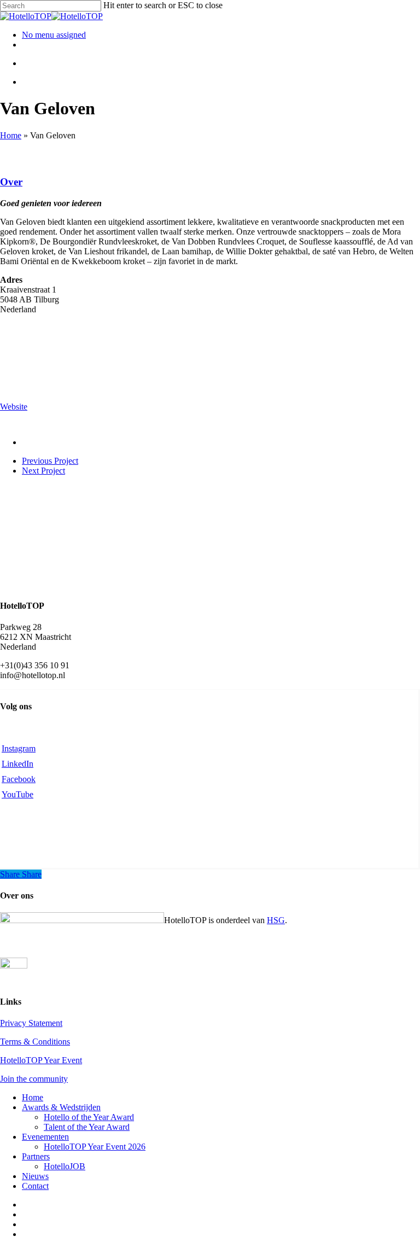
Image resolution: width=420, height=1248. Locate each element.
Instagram (19, 748)
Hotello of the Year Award (89, 1117)
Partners (36, 1156)
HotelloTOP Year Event (41, 1060)
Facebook (19, 779)
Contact (35, 1186)
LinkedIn (17, 763)
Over (11, 182)
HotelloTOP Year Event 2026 (94, 1146)
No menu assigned (54, 34)
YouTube (17, 794)
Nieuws (35, 1176)
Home (10, 135)
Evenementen (45, 1136)
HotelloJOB (64, 1166)
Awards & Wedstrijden (61, 1107)
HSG (276, 920)
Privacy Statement (31, 1023)
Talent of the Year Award (87, 1127)
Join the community (34, 1078)
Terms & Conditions (35, 1041)
